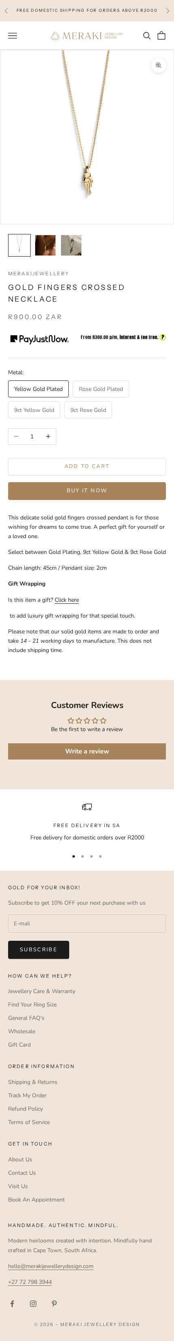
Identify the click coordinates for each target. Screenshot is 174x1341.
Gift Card (19, 1045)
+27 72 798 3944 (30, 1282)
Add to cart (87, 466)
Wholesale (21, 1031)
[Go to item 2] (45, 245)
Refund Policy (25, 1109)
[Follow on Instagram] (33, 1304)
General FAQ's (26, 1018)
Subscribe (38, 949)
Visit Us (18, 1186)
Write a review (87, 751)
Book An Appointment (36, 1200)
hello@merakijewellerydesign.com (50, 1266)
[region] (87, 822)
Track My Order (27, 1095)
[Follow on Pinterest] (54, 1304)
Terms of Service (29, 1122)
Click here (67, 600)
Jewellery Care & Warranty (41, 991)
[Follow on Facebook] (12, 1304)
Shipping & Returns (32, 1082)
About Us (20, 1159)
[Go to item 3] (71, 245)
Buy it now (87, 490)
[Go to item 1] (19, 245)
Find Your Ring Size (32, 1004)
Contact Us (22, 1173)
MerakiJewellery (38, 273)
